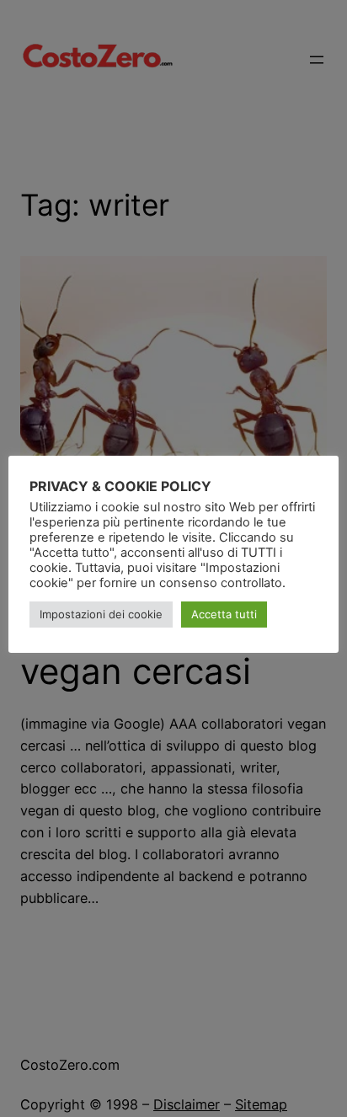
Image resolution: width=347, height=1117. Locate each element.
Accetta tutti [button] (224, 614)
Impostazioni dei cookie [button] (101, 614)
